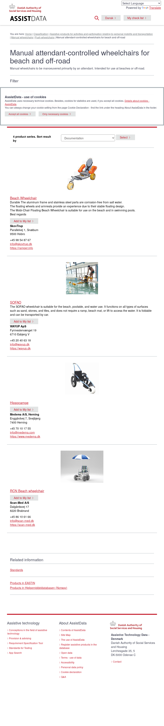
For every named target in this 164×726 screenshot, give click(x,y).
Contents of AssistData (73, 630)
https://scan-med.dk (22, 525)
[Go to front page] (32, 19)
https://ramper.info (21, 248)
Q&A (63, 676)
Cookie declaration (71, 672)
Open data (66, 652)
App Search (15, 652)
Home (28, 34)
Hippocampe (19, 402)
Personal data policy (72, 667)
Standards (16, 570)
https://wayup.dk (20, 348)
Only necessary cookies (55, 114)
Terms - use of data (71, 657)
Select (124, 137)
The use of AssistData (73, 639)
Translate (155, 8)
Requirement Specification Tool (26, 643)
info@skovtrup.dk (21, 244)
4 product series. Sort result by (32, 138)
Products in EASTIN (22, 583)
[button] (98, 17)
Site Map (66, 634)
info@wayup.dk (19, 344)
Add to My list (22, 221)
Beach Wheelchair (23, 198)
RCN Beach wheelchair (27, 490)
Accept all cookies (18, 114)
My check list (135, 18)
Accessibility (67, 662)
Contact (117, 661)
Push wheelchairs (44, 37)
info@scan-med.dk (22, 521)
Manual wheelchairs (22, 37)
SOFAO (15, 302)
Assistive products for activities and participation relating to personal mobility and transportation (101, 34)
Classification (41, 34)
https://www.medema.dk (25, 436)
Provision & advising (20, 638)
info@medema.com (22, 432)
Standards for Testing (20, 648)
